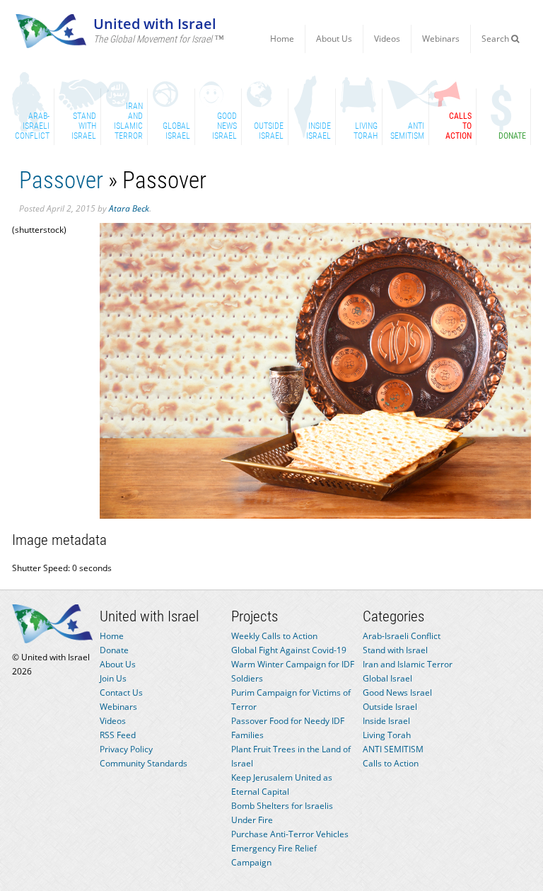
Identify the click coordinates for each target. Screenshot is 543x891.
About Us (334, 39)
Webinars (441, 39)
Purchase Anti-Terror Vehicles (290, 834)
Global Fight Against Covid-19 (288, 650)
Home (282, 39)
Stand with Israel (395, 650)
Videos (387, 39)
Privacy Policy (126, 749)
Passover (61, 180)
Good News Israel (397, 692)
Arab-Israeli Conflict (401, 636)
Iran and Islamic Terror (407, 664)
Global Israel (387, 678)
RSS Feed (118, 735)
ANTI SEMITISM (393, 749)
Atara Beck (129, 208)
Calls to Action (391, 763)
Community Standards (143, 763)
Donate (114, 650)
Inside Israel (386, 721)
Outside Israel (390, 707)
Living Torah (387, 735)
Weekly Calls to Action (274, 636)
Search (496, 39)
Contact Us (121, 692)
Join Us (113, 678)
